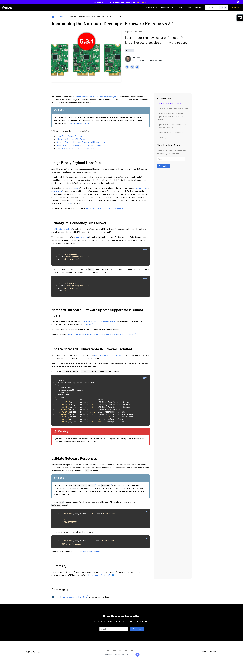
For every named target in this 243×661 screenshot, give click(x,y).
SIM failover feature (63, 229)
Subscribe (163, 166)
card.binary (73, 188)
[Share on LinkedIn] (127, 67)
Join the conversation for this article (71, 597)
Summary (58, 566)
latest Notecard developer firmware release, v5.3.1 (97, 96)
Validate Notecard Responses (74, 458)
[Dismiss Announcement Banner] (238, 2)
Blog (61, 16)
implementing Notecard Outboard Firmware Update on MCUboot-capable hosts (101, 334)
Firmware (129, 50)
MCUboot (88, 324)
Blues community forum (98, 575)
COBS (68, 203)
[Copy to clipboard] (132, 67)
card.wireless (82, 237)
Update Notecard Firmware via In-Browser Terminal (78, 145)
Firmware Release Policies (78, 123)
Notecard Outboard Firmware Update (99, 321)
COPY (145, 250)
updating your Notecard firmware (108, 355)
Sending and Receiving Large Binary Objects (104, 208)
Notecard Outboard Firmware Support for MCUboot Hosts (81, 142)
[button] (167, 7)
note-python (56, 191)
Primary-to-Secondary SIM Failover (71, 139)
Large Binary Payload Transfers (69, 136)
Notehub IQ (141, 2)
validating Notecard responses (87, 551)
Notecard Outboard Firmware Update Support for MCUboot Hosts (97, 312)
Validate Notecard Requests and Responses (75, 148)
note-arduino (140, 188)
